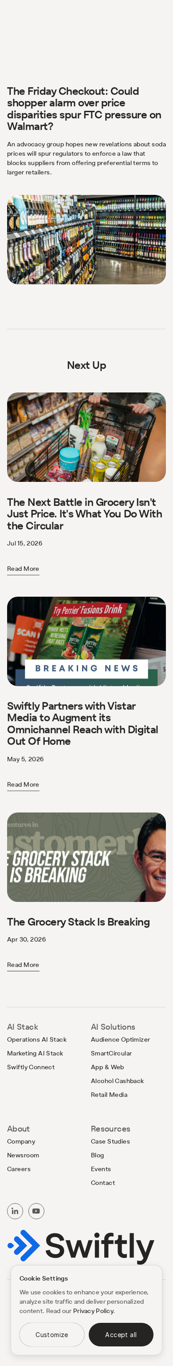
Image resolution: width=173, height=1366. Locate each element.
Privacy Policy (93, 1311)
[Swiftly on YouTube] (36, 1211)
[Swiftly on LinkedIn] (15, 1211)
